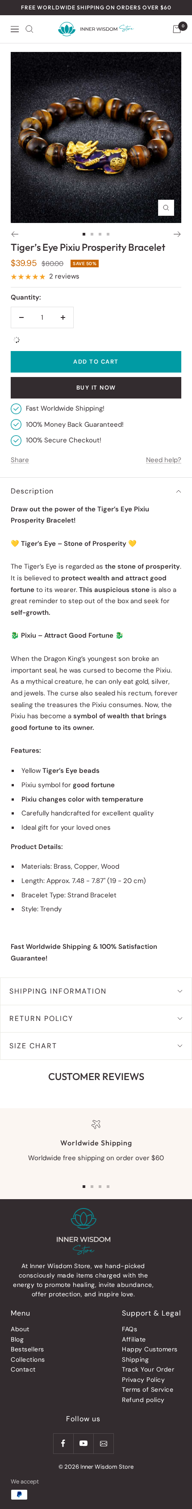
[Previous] (14, 234)
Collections (28, 1359)
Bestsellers (27, 1349)
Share (20, 459)
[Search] (29, 29)
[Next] (177, 234)
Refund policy (143, 1400)
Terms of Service (147, 1389)
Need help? (163, 459)
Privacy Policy (143, 1380)
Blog (17, 1339)
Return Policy (41, 1018)
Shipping (135, 1359)
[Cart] (176, 29)
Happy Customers (150, 1349)
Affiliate (134, 1339)
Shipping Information (58, 991)
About (20, 1329)
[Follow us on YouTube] (83, 1443)
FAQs (129, 1329)
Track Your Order (148, 1369)
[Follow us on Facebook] (63, 1443)
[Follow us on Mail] (103, 1443)
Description (32, 491)
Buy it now (96, 387)
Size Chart (33, 1045)
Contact (23, 1369)
